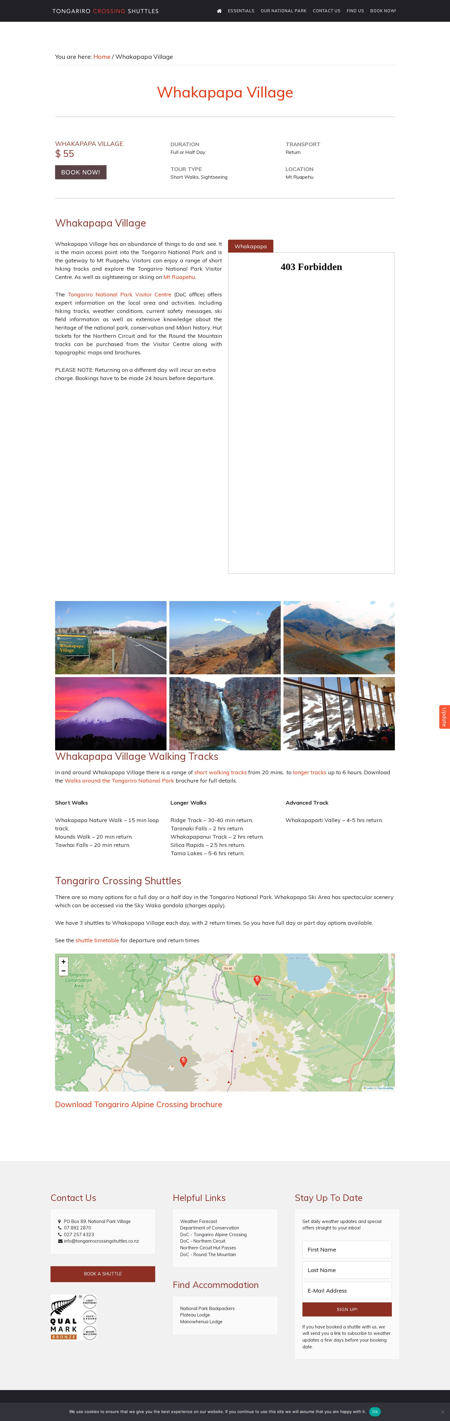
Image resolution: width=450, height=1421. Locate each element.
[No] (442, 1412)
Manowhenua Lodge (201, 1321)
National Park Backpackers (207, 1308)
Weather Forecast (198, 1221)
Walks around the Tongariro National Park (119, 780)
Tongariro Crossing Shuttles (106, 10)
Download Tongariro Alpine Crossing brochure (138, 1104)
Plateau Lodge (195, 1315)
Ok (375, 1411)
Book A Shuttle (103, 1274)
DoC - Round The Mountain (208, 1254)
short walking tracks (220, 772)
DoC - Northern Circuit (202, 1241)
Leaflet (369, 1088)
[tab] (250, 246)
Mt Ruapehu (179, 276)
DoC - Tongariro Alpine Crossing (213, 1234)
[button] (183, 1062)
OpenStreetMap (385, 1088)
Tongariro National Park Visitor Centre (119, 294)
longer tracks (309, 772)
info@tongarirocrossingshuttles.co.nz (101, 1241)
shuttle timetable (97, 940)
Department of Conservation (209, 1228)
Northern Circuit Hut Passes (208, 1248)
